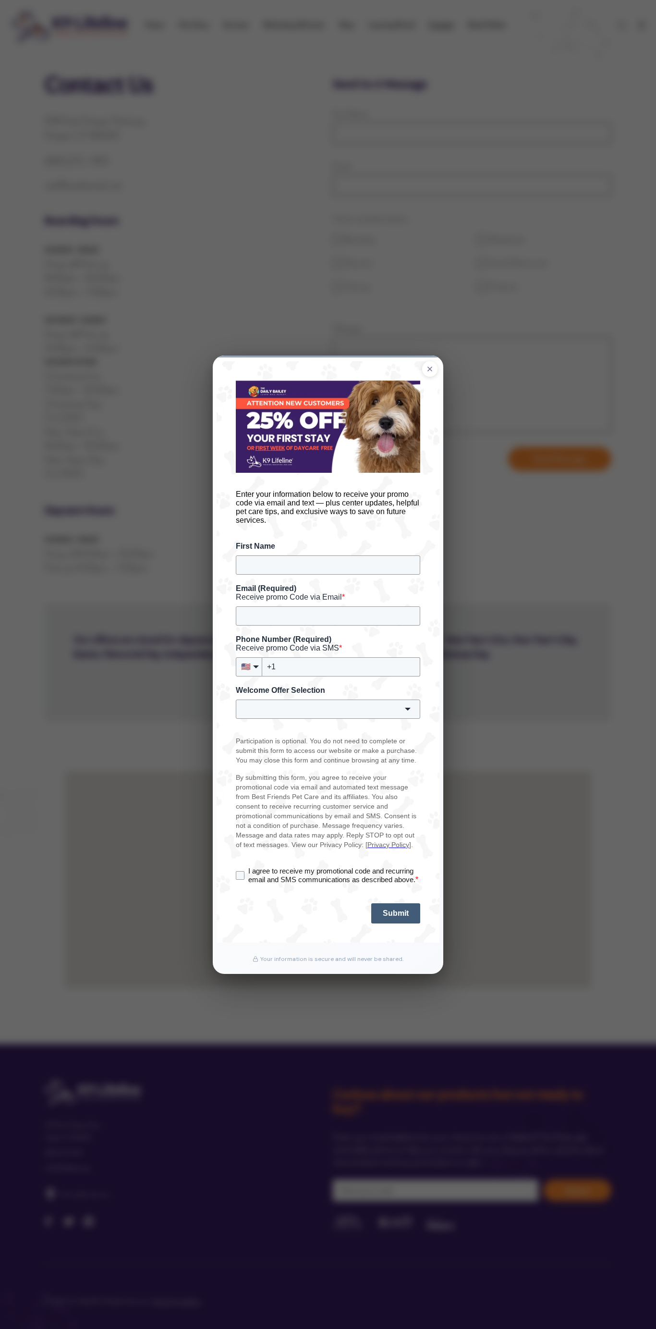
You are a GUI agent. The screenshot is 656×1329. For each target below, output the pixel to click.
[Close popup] (429, 369)
